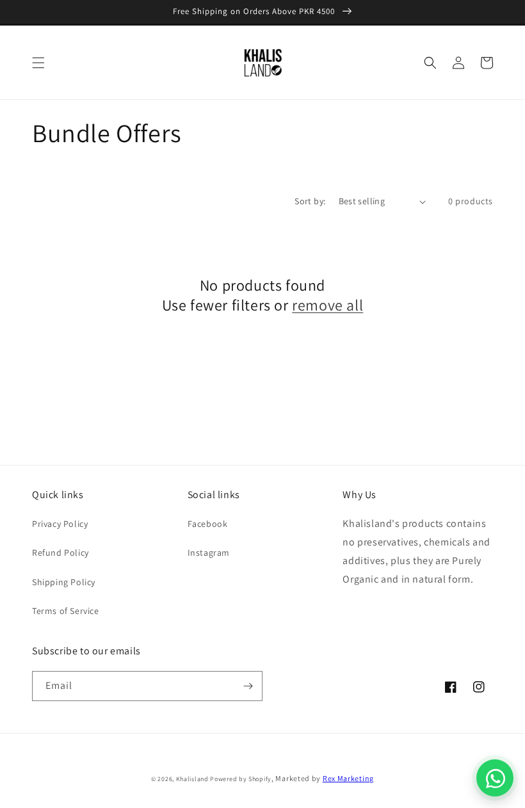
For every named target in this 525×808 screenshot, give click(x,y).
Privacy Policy (60, 523)
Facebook (208, 523)
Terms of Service (65, 611)
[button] (38, 63)
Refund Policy (60, 552)
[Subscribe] (248, 686)
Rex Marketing (348, 778)
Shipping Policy (63, 582)
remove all (327, 305)
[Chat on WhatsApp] (494, 777)
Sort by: (310, 201)
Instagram (209, 552)
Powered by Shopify (240, 779)
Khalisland (192, 779)
